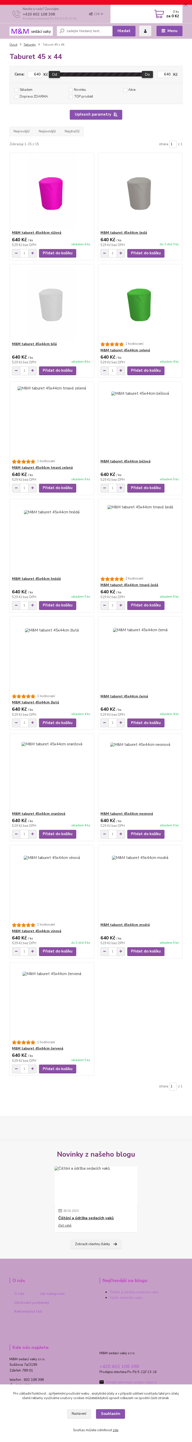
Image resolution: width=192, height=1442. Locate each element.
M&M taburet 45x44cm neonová (126, 814)
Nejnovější (22, 131)
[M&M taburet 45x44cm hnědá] (52, 537)
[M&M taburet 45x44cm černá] (140, 655)
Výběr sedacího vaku (126, 1297)
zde (115, 1430)
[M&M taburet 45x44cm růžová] (52, 191)
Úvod (13, 45)
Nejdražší (72, 131)
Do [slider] (147, 74)
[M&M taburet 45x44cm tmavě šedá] (140, 537)
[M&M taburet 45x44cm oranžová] (52, 772)
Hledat (124, 30)
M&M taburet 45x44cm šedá (123, 232)
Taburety (30, 45)
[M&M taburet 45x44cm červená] (52, 1001)
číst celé (65, 1225)
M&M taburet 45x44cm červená (37, 1048)
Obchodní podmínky (31, 1302)
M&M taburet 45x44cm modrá (125, 925)
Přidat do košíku (57, 253)
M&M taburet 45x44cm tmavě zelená (42, 467)
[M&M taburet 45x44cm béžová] (140, 420)
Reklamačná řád (28, 1311)
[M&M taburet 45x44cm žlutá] (52, 655)
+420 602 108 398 (39, 14)
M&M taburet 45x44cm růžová (36, 232)
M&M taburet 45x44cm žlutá (35, 702)
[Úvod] (31, 31)
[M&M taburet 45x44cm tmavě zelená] (52, 420)
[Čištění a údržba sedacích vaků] (96, 1185)
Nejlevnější (47, 131)
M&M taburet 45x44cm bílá (34, 344)
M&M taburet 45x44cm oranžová (38, 814)
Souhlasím (110, 1413)
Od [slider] (54, 74)
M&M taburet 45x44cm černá (124, 696)
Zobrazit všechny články (92, 1244)
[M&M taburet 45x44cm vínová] (52, 883)
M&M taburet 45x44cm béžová (125, 461)
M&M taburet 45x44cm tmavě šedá (129, 585)
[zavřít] (186, 5)
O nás (19, 1293)
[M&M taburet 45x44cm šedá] (140, 191)
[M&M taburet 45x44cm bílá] (52, 303)
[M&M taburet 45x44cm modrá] (140, 883)
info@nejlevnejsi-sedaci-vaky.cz (131, 1382)
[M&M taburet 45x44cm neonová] (140, 772)
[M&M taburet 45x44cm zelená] (140, 303)
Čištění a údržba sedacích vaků (86, 1218)
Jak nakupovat (52, 1293)
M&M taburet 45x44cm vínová (36, 931)
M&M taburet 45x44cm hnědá (36, 579)
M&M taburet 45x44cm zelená (125, 350)
